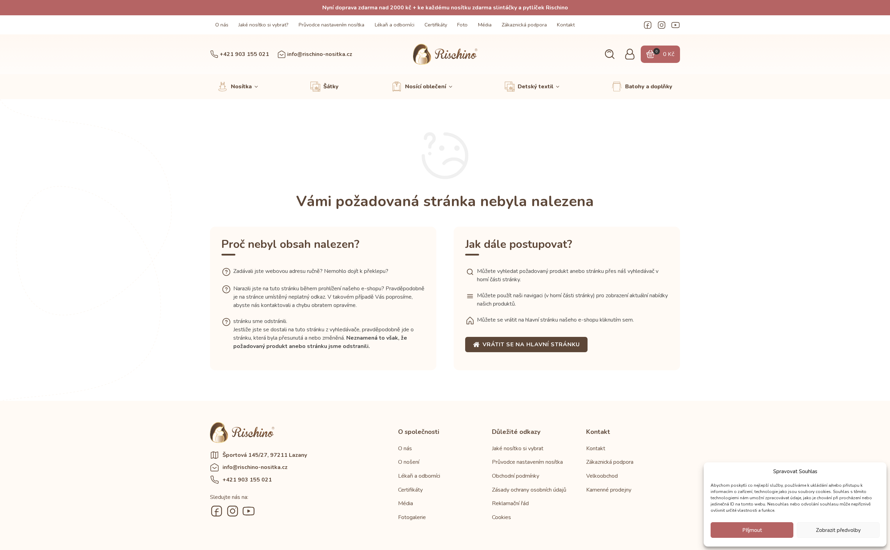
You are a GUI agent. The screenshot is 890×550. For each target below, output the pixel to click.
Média (485, 24)
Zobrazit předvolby (838, 530)
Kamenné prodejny (608, 490)
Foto (462, 24)
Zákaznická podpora (524, 24)
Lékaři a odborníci (394, 24)
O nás (221, 24)
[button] (609, 54)
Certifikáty (435, 24)
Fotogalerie (412, 517)
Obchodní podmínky (515, 476)
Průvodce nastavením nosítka (331, 24)
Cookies (501, 517)
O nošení (408, 462)
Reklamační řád (510, 503)
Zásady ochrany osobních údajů (529, 490)
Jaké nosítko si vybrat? (263, 24)
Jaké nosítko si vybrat (517, 448)
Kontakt (566, 24)
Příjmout (752, 530)
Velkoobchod (602, 476)
